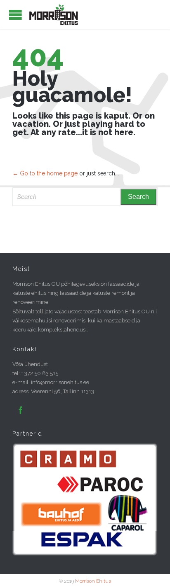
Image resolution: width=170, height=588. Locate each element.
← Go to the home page (45, 173)
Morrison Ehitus (93, 581)
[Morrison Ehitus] (53, 14)
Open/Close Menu (15, 14)
